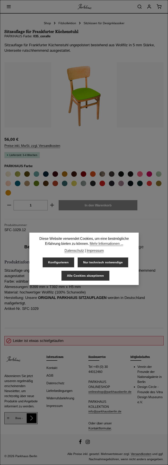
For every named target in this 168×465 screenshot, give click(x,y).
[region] (84, 94)
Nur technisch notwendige (103, 262)
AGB (49, 375)
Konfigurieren (58, 262)
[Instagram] (87, 443)
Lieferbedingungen (59, 391)
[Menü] (8, 6)
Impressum (54, 406)
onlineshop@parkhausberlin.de (105, 391)
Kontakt (51, 368)
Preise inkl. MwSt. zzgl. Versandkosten (32, 146)
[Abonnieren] (32, 418)
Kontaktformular (99, 428)
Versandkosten (141, 454)
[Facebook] (81, 443)
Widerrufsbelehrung (60, 398)
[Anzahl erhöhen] (52, 205)
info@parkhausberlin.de (104, 411)
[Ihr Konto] (149, 6)
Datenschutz (55, 383)
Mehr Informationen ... (106, 243)
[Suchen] (139, 6)
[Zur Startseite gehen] (84, 6)
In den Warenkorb (98, 205)
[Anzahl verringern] (9, 205)
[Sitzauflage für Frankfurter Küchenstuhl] (83, 94)
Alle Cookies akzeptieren (85, 275)
